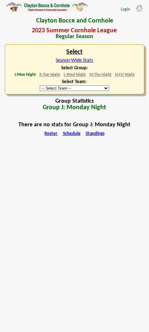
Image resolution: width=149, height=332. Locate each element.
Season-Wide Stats (74, 60)
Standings (95, 134)
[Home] (139, 8)
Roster (51, 134)
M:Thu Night (100, 75)
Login (125, 9)
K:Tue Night (49, 75)
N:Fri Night (125, 75)
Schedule (72, 134)
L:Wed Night (75, 75)
